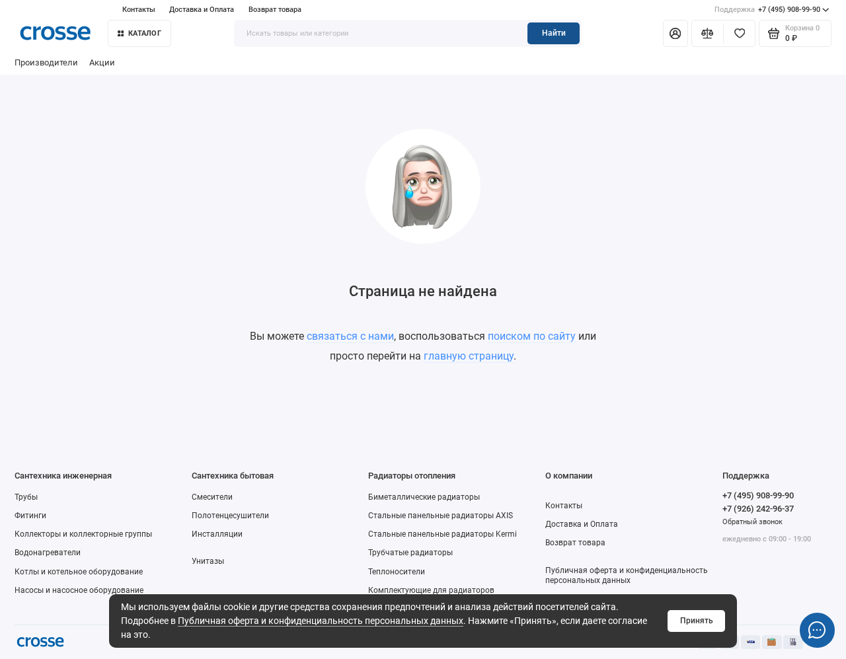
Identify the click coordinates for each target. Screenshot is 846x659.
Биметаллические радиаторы (424, 497)
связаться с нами (350, 336)
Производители (46, 62)
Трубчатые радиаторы (410, 552)
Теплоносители (396, 571)
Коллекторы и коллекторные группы (83, 534)
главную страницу (469, 356)
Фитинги (30, 515)
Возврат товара (275, 9)
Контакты (138, 9)
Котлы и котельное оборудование (79, 571)
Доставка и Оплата (201, 9)
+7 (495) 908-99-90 (767, 9)
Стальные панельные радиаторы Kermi (442, 534)
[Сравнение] (707, 33)
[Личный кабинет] (675, 33)
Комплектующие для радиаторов (431, 590)
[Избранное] (739, 33)
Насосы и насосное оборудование (79, 590)
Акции (102, 62)
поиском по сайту (532, 336)
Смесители (212, 497)
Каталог (144, 33)
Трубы (26, 497)
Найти (554, 33)
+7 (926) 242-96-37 (758, 509)
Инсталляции (217, 534)
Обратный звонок (752, 522)
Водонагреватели (48, 552)
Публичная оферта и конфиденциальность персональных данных (320, 620)
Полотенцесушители (230, 515)
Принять (696, 620)
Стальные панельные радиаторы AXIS (440, 515)
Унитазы (208, 561)
